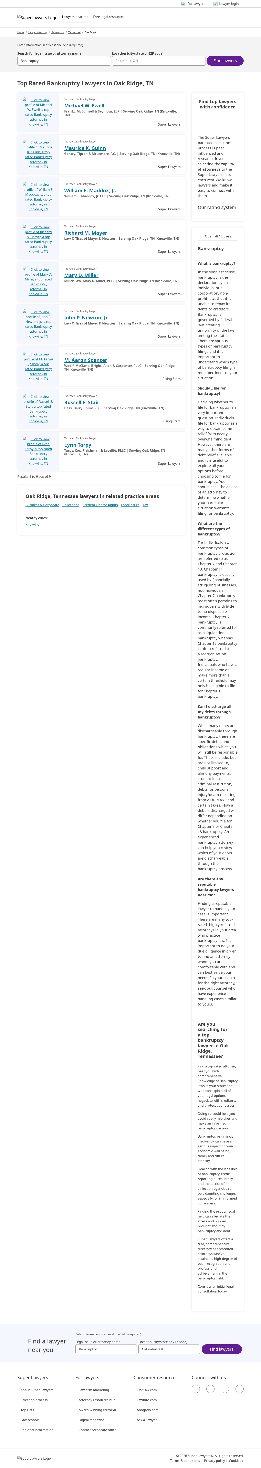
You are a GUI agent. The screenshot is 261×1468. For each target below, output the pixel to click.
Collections (70, 505)
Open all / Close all (219, 236)
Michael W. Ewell (84, 105)
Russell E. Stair (81, 402)
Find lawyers (225, 60)
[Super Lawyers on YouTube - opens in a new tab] (225, 1389)
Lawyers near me (75, 16)
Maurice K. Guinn (85, 148)
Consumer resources (156, 1377)
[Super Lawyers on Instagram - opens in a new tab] (210, 1389)
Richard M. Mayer (85, 232)
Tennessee (74, 32)
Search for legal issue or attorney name (49, 53)
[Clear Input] (106, 60)
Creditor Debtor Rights (100, 505)
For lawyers (87, 1377)
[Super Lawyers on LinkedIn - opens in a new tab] (240, 1389)
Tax (145, 505)
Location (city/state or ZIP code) (137, 53)
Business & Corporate (42, 505)
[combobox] (64, 61)
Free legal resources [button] (108, 16)
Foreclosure (130, 505)
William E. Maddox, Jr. (90, 190)
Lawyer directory (37, 32)
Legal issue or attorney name (97, 1342)
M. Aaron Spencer (85, 360)
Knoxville (32, 524)
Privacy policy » (215, 1460)
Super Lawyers (32, 1377)
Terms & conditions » (186, 1460)
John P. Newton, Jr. (86, 317)
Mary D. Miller (81, 275)
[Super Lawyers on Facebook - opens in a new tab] (196, 1389)
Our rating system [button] (217, 207)
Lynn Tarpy (77, 444)
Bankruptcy (57, 32)
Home (20, 32)
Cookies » (236, 1460)
